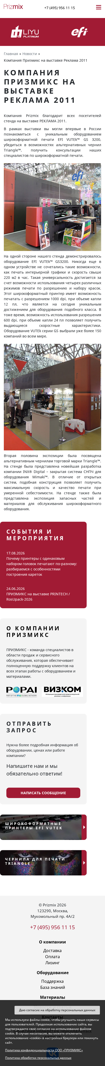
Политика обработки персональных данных (38, 1058)
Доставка (52, 950)
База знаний (52, 987)
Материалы (52, 997)
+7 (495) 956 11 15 (59, 7)
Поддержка (52, 981)
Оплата (52, 956)
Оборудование (53, 972)
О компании (52, 942)
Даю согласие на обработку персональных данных (57, 1010)
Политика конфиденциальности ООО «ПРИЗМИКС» (44, 1050)
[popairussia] (21, 692)
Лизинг (52, 963)
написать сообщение (43, 792)
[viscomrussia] (62, 692)
